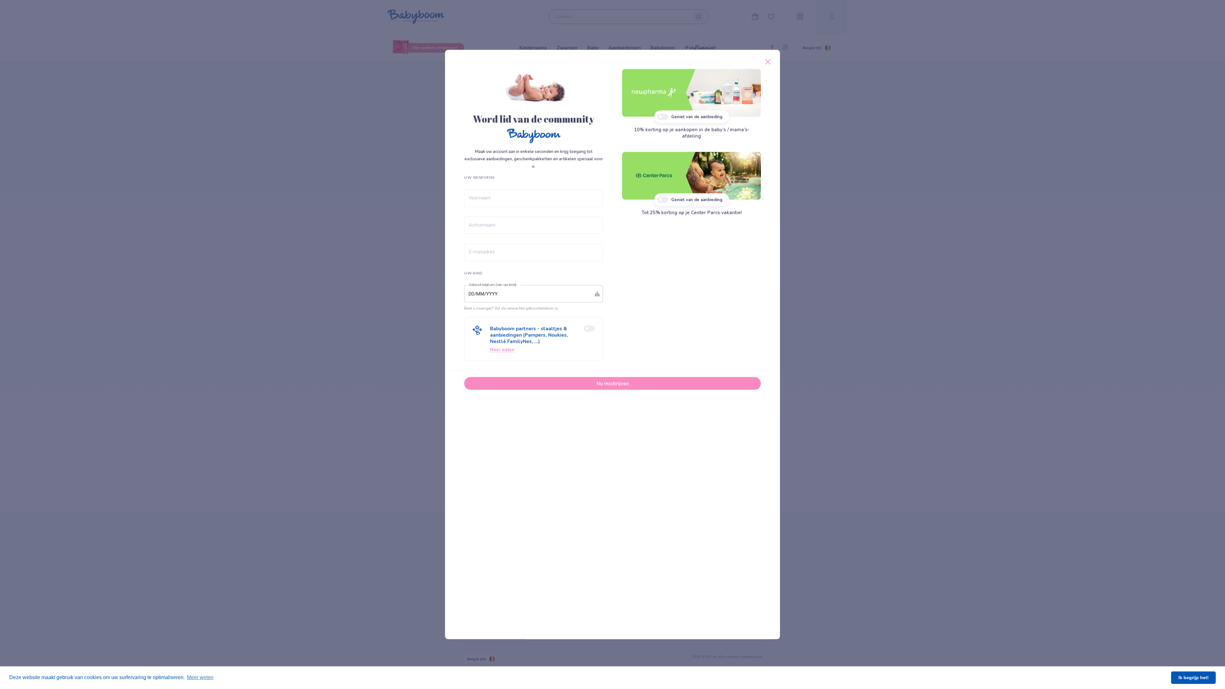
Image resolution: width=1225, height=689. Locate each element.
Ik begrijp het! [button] (1193, 677)
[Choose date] (597, 294)
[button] (533, 338)
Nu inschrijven (613, 383)
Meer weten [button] (200, 677)
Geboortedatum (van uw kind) (492, 285)
